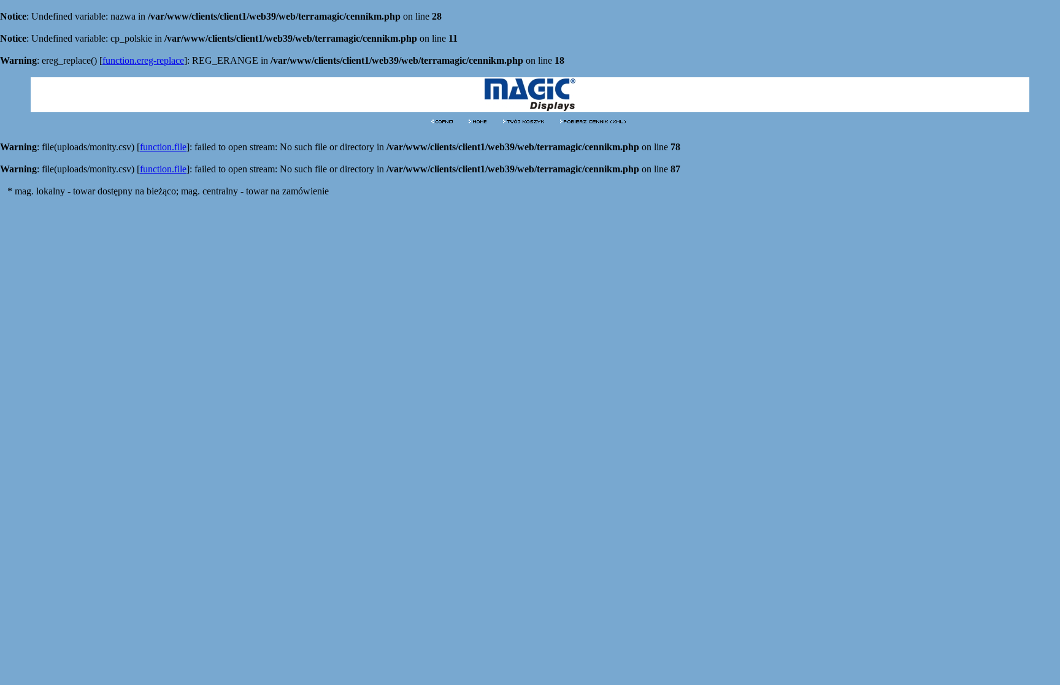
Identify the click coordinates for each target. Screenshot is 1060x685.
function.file (163, 147)
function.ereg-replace (143, 60)
